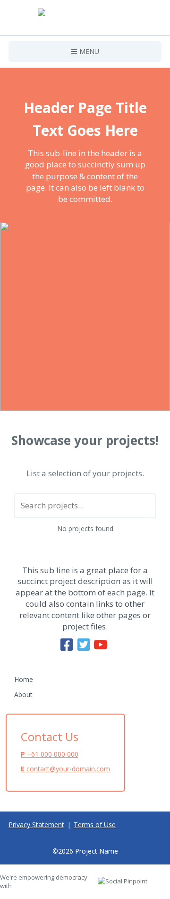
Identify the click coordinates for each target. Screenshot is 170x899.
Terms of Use (95, 824)
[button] (85, 51)
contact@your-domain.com (65, 768)
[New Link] (68, 651)
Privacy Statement (36, 824)
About (23, 694)
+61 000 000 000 (49, 754)
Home (23, 679)
